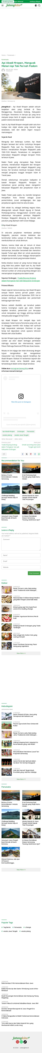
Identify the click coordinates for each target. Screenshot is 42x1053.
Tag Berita (6, 927)
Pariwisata (5, 59)
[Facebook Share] (22, 454)
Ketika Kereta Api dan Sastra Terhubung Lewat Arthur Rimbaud (20, 989)
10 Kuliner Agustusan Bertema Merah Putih (25, 617)
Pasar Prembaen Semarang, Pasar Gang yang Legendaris (25, 645)
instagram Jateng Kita (19, 368)
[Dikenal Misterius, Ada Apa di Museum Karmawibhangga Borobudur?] (11, 852)
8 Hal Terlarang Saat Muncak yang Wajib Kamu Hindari (31, 477)
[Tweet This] (26, 454)
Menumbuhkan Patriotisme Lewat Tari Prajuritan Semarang (26, 752)
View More (20, 653)
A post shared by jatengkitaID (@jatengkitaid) (21, 424)
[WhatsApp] (21, 1042)
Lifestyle (28, 927)
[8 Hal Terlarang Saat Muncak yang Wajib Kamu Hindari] (31, 468)
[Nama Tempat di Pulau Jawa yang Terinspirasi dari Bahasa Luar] (7, 716)
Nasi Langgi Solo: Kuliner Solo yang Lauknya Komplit (25, 636)
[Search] (39, 5)
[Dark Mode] (36, 5)
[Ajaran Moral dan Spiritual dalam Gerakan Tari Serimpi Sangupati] (7, 762)
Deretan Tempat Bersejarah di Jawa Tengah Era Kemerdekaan (18, 1010)
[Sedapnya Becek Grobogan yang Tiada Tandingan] (7, 627)
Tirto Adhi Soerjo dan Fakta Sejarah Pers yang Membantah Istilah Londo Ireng (17, 1024)
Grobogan (20, 431)
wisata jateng (7, 435)
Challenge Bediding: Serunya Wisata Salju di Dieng (10, 497)
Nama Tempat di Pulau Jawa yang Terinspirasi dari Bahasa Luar (25, 715)
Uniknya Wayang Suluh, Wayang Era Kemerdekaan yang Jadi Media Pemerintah (25, 743)
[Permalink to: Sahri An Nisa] (3, 70)
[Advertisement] (21, 30)
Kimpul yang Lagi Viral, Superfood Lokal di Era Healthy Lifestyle (24, 608)
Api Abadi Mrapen (9, 431)
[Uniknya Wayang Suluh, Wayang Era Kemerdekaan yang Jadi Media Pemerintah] (7, 744)
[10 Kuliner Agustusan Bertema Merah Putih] (7, 618)
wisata (16, 69)
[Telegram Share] (34, 454)
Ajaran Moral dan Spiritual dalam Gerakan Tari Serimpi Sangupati (24, 762)
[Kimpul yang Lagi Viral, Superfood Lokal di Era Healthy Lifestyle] (7, 608)
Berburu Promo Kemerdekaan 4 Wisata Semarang (10, 477)
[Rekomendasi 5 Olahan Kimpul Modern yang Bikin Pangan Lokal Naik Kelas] (7, 599)
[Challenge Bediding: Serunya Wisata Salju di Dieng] (11, 488)
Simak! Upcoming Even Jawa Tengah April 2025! (31, 444)
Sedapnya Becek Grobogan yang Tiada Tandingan (26, 627)
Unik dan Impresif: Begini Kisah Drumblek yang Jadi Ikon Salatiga (24, 771)
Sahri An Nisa (9, 69)
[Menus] (3, 5)
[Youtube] (17, 1042)
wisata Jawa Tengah (21, 435)
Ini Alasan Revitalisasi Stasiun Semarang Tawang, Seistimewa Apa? (31, 518)
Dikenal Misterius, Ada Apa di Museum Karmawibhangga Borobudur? (10, 861)
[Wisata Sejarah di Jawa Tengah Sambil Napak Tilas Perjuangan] (31, 488)
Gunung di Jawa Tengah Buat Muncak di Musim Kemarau (10, 518)
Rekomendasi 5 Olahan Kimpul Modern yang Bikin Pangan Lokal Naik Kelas (26, 599)
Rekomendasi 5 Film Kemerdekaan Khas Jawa (17, 983)
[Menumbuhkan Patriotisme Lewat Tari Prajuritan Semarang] (7, 753)
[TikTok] (25, 1042)
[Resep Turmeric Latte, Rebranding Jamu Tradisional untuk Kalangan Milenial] (7, 590)
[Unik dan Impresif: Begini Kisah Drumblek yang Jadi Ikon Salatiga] (7, 772)
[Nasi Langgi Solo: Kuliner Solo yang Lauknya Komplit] (7, 636)
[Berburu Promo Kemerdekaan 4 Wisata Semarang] (11, 468)
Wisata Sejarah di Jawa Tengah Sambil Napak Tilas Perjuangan (30, 497)
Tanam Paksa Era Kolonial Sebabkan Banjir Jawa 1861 (20, 1003)
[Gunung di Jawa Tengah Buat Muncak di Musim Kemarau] (11, 509)
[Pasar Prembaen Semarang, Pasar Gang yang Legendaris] (7, 646)
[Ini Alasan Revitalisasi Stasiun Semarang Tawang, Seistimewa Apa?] (31, 509)
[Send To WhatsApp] (38, 454)
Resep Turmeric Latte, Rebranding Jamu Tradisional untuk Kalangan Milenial (24, 589)
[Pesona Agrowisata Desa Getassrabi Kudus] (7, 725)
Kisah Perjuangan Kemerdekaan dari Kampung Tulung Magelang (20, 997)
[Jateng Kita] (14, 5)
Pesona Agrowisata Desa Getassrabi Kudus (25, 725)
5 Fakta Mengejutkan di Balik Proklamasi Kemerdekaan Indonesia (20, 1017)
